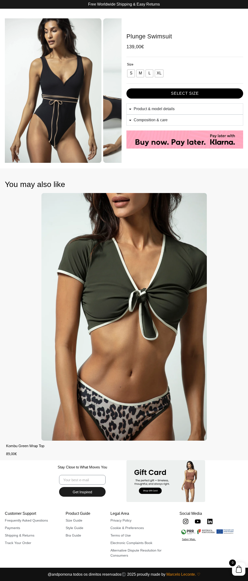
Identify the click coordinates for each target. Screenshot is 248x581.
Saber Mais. (189, 539)
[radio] (131, 73)
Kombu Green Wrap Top (25, 446)
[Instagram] (185, 522)
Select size (185, 93)
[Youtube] (198, 522)
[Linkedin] (210, 522)
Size (130, 64)
